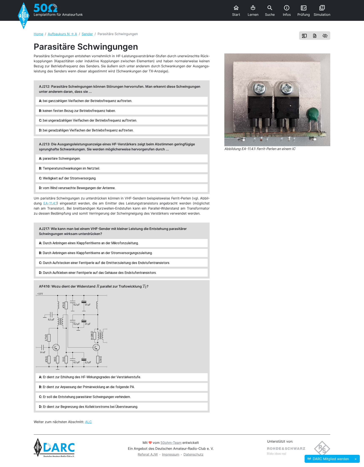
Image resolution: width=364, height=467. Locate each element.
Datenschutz (193, 454)
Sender (87, 34)
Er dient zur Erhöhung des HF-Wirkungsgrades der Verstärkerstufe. (91, 377)
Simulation (322, 11)
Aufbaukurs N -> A (62, 34)
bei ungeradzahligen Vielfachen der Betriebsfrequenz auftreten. (89, 120)
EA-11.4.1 (50, 203)
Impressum (170, 454)
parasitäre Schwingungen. (61, 159)
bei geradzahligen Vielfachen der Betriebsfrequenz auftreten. (88, 130)
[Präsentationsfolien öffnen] (304, 35)
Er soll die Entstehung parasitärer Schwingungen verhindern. (86, 397)
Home (38, 34)
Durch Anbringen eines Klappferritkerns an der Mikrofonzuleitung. (90, 243)
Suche (270, 11)
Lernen (253, 11)
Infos (287, 11)
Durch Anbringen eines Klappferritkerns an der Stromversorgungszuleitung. (97, 253)
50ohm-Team (171, 442)
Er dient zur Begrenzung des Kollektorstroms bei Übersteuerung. (90, 407)
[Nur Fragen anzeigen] (325, 35)
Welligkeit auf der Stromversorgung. (69, 178)
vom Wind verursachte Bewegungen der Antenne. (78, 188)
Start (236, 11)
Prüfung (303, 11)
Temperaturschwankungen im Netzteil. (71, 168)
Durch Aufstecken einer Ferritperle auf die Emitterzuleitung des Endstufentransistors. (106, 263)
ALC (88, 422)
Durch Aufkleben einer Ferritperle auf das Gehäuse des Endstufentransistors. (99, 273)
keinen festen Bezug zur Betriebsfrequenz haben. (79, 111)
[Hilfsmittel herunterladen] (314, 35)
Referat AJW (148, 454)
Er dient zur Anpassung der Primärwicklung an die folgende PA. (88, 387)
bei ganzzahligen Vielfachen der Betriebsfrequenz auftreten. (87, 101)
